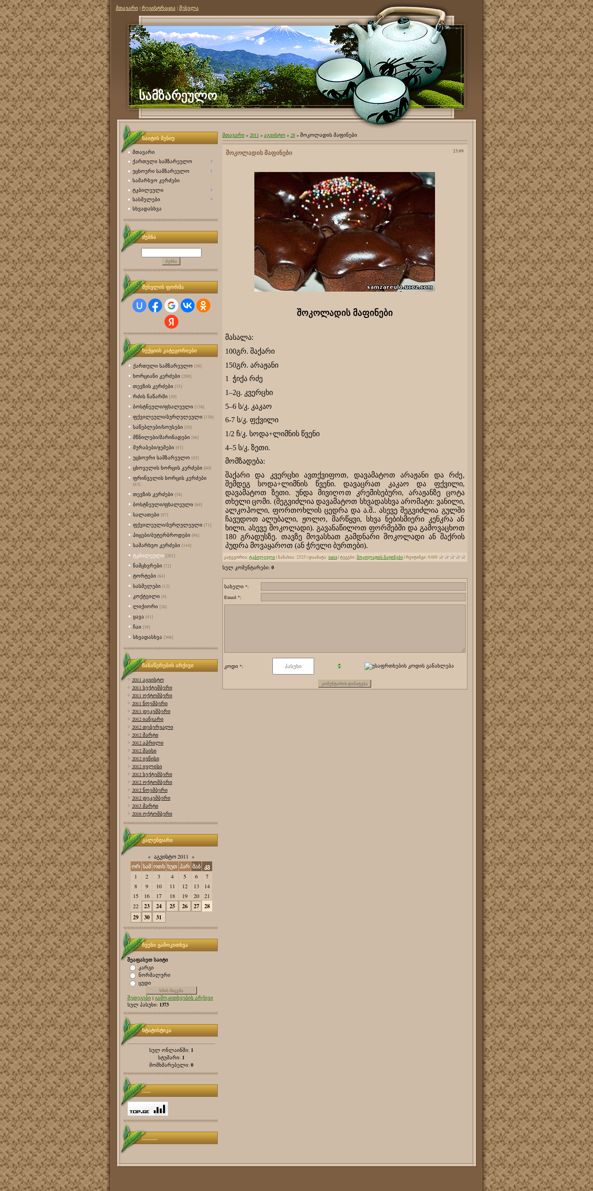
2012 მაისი (144, 750)
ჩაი (137, 626)
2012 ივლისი (147, 766)
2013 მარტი (145, 805)
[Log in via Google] (171, 305)
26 (185, 906)
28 (207, 906)
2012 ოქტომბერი (152, 782)
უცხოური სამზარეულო (161, 457)
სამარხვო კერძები (156, 544)
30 (147, 917)
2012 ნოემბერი (150, 790)
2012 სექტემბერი (152, 774)
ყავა (138, 616)
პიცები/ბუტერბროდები (161, 534)
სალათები (146, 514)
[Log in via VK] (188, 305)
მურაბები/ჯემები (153, 447)
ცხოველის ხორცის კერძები (167, 467)
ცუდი (145, 983)
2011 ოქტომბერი (152, 695)
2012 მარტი (145, 735)
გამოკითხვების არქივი (184, 997)
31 (159, 917)
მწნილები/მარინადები (161, 436)
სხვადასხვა (147, 636)
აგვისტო (274, 135)
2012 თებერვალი (152, 727)
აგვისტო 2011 (171, 856)
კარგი (146, 967)
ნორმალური (154, 975)
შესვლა (189, 8)
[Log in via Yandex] (171, 322)
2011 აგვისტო (148, 679)
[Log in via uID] (139, 305)
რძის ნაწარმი (150, 396)
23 (147, 906)
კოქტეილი (146, 595)
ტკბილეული (148, 555)
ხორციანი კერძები (156, 375)
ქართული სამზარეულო (163, 365)
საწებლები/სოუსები (158, 426)
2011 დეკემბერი (151, 711)
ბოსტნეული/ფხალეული (163, 406)
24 (159, 906)
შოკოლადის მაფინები (380, 557)
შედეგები (139, 997)
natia (332, 557)
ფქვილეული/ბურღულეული (167, 416)
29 (136, 917)
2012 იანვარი (148, 719)
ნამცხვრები (147, 565)
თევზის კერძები (153, 385)
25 (172, 906)
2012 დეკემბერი (151, 798)
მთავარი (127, 8)
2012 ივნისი (145, 758)
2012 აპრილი (148, 742)
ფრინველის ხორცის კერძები (170, 477)
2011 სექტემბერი (152, 687)
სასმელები (147, 585)
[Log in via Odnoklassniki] (203, 305)
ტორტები (144, 575)
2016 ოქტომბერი (152, 813)
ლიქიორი (145, 606)
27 (196, 906)
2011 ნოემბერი (150, 703)
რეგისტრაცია (159, 8)
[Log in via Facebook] (155, 305)
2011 (254, 135)
